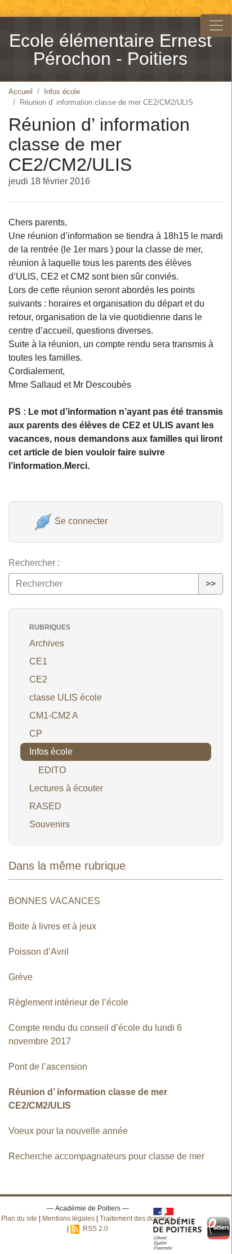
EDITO (52, 770)
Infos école (62, 91)
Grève (20, 977)
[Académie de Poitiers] (177, 1228)
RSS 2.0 (93, 1229)
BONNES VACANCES (54, 901)
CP (35, 733)
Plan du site (19, 1218)
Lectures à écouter (66, 788)
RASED (45, 806)
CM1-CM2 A (53, 715)
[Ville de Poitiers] (218, 1228)
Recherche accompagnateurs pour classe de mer (106, 1156)
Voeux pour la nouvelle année (68, 1131)
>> (211, 583)
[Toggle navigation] (216, 25)
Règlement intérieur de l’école (68, 1002)
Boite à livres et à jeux (52, 926)
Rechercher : (34, 563)
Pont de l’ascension (47, 1066)
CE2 (38, 679)
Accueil (20, 91)
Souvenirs (49, 824)
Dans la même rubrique (67, 865)
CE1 (38, 661)
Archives (46, 643)
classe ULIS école (65, 697)
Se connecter (80, 521)
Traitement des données (137, 1218)
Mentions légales (68, 1218)
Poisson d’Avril (38, 951)
